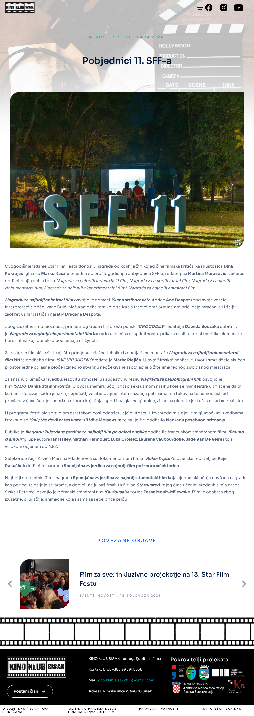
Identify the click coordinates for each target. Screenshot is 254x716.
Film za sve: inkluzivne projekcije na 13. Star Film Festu (154, 579)
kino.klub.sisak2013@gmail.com (125, 680)
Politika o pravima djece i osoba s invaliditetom (92, 710)
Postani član (26, 691)
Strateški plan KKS (222, 708)
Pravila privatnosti (158, 708)
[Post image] (44, 584)
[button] (200, 7)
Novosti (100, 37)
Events (87, 595)
